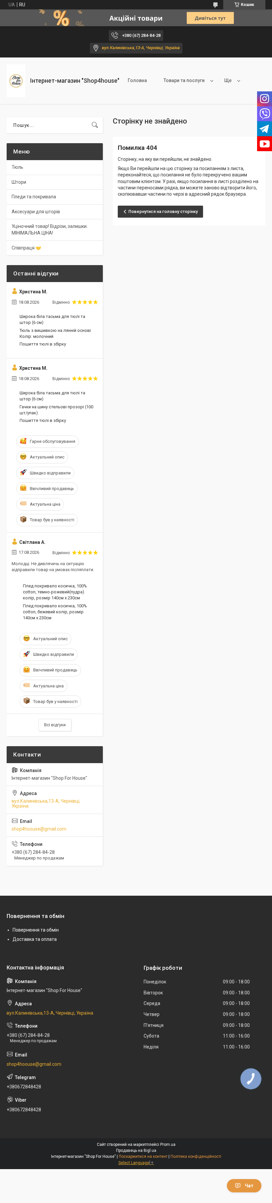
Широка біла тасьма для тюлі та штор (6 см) (52, 319)
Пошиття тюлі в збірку (43, 344)
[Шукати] (95, 125)
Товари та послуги (184, 80)
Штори (19, 182)
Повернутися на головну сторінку (163, 211)
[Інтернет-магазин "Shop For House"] (16, 80)
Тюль (17, 167)
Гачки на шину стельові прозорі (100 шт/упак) (56, 409)
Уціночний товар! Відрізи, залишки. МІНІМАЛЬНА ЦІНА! (50, 230)
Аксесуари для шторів (36, 211)
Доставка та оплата (35, 939)
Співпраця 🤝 (26, 248)
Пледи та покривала (34, 196)
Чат (249, 1185)
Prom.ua (167, 1144)
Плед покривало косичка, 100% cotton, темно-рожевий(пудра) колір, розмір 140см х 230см (55, 591)
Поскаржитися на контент (143, 1156)
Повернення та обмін (36, 930)
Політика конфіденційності (195, 1156)
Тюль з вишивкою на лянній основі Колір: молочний (55, 333)
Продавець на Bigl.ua (136, 1150)
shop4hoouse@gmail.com (39, 829)
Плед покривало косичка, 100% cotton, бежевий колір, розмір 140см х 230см (55, 611)
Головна (137, 80)
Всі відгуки (55, 724)
